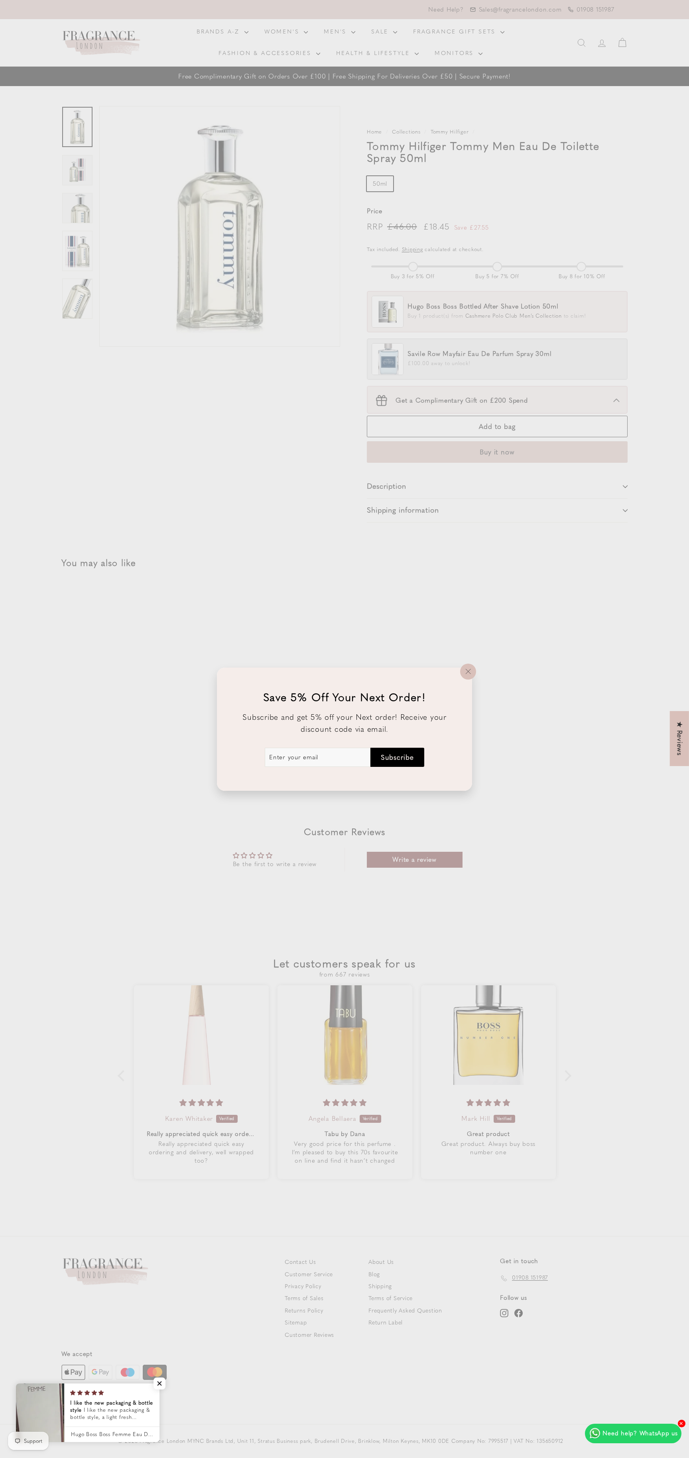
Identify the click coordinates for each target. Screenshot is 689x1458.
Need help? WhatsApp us (640, 1433)
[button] (159, 1383)
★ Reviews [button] (680, 738)
